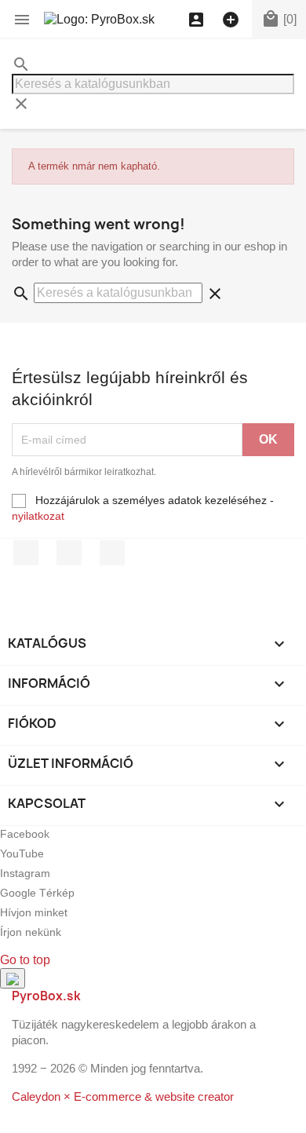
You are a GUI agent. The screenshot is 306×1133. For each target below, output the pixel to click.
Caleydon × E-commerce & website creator (123, 1096)
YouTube (69, 552)
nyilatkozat (38, 516)
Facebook (25, 552)
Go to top (25, 960)
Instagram (112, 552)
